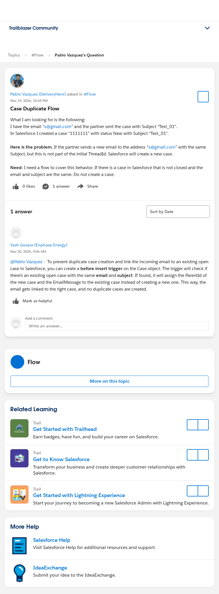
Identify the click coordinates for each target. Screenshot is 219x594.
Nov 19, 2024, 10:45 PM (29, 100)
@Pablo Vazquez (26, 261)
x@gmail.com (57, 126)
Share (86, 187)
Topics (14, 55)
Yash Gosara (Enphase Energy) (38, 245)
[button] (109, 381)
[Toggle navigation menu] (207, 28)
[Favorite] (203, 97)
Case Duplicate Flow (34, 108)
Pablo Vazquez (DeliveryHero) (38, 94)
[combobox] (178, 211)
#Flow (37, 55)
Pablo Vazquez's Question (79, 55)
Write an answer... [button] (46, 326)
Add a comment (39, 318)
